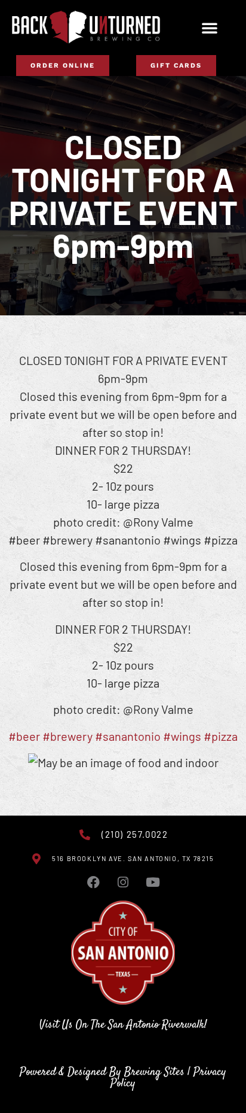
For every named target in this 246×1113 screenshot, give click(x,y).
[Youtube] (152, 882)
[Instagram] (123, 882)
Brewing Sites (154, 1072)
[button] (209, 27)
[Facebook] (93, 882)
